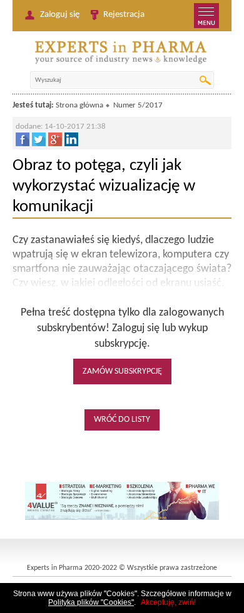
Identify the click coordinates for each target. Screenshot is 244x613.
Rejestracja (124, 14)
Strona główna (79, 105)
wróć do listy (122, 419)
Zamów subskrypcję (122, 371)
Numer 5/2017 (138, 105)
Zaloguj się (59, 14)
